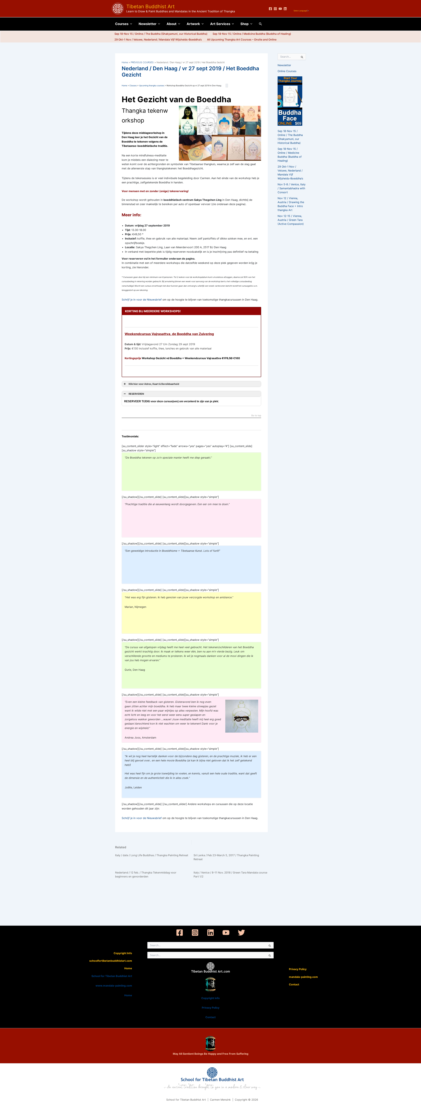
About (171, 24)
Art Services (220, 24)
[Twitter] (241, 932)
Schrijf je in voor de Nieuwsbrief (142, 299)
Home (124, 85)
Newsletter (147, 24)
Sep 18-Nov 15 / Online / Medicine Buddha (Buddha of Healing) (252, 33)
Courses (121, 24)
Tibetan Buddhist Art (150, 6)
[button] (130, 24)
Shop (244, 24)
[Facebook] (270, 8)
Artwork (193, 24)
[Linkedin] (285, 8)
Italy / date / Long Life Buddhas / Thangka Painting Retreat (151, 855)
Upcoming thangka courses (151, 85)
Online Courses (287, 71)
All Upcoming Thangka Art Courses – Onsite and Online (241, 39)
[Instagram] (275, 8)
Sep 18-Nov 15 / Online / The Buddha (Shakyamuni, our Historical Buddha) (160, 33)
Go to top (256, 416)
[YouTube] (280, 8)
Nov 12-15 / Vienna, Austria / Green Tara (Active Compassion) (291, 219)
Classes (133, 85)
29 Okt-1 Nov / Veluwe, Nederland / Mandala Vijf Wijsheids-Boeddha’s (158, 39)
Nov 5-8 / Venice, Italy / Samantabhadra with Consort (292, 188)
